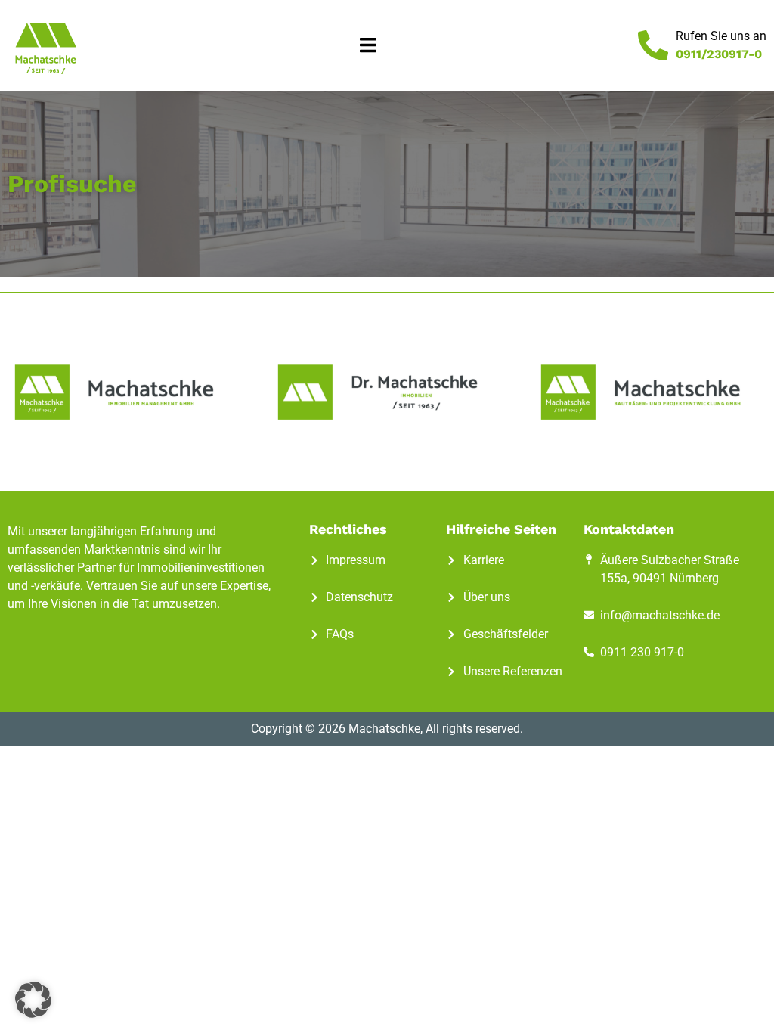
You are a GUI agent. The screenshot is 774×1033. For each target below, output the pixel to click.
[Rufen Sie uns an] (653, 45)
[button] (367, 46)
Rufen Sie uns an (721, 36)
